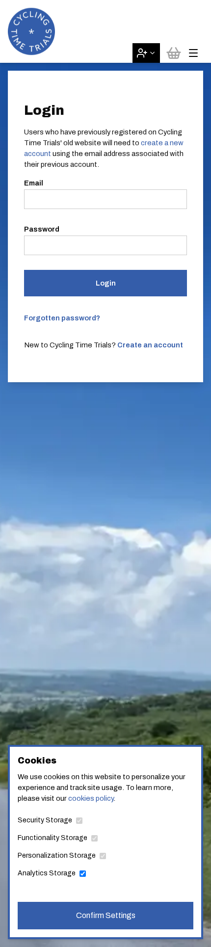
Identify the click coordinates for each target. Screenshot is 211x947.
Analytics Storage (47, 873)
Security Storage (45, 820)
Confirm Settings (105, 915)
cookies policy (90, 798)
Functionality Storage (52, 838)
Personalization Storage (57, 855)
